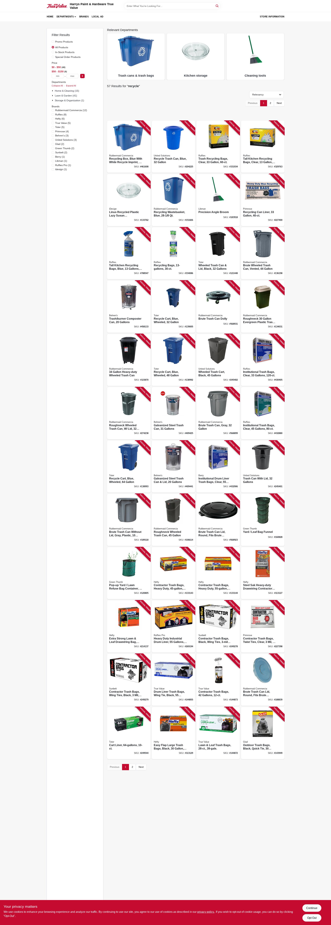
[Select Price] (82, 76)
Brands (84, 16)
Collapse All (57, 86)
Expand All (71, 86)
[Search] (217, 6)
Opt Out (312, 917)
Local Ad (97, 16)
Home (50, 16)
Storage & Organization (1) (69, 100)
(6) (60, 118)
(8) (61, 114)
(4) (62, 131)
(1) (60, 156)
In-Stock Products (64, 52)
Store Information (272, 16)
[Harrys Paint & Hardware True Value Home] (57, 6)
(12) (71, 110)
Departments (65, 16)
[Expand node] (53, 90)
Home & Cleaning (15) (67, 90)
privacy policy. (205, 911)
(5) (63, 123)
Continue (311, 908)
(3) (62, 135)
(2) (59, 144)
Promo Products (64, 42)
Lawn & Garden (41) (66, 95)
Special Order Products (68, 57)
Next (279, 103)
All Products (61, 47)
